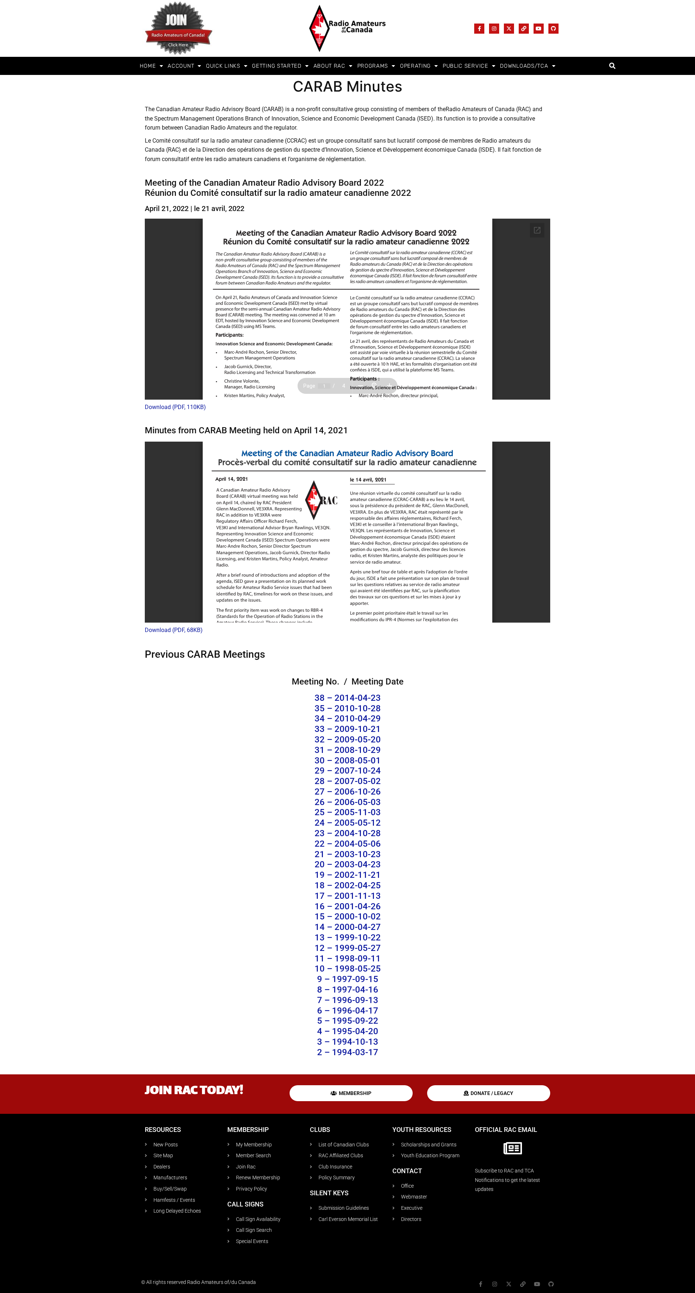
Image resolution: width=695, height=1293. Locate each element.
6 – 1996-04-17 (347, 1011)
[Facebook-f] (479, 29)
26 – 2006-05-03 (348, 802)
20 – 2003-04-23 (348, 864)
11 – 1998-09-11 (348, 958)
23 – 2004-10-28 (348, 833)
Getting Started (277, 66)
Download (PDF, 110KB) (175, 407)
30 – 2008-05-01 (348, 760)
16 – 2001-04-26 (348, 906)
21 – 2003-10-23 (348, 854)
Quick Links (223, 66)
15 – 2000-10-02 (348, 916)
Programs (372, 66)
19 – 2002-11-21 (348, 875)
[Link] (524, 29)
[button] (612, 66)
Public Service (465, 66)
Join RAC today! (194, 1091)
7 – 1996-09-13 (347, 1000)
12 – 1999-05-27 (348, 948)
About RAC (329, 66)
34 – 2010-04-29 (348, 718)
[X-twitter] (509, 29)
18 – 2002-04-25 (348, 885)
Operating (415, 66)
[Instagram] (494, 29)
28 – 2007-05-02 (348, 781)
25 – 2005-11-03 (348, 812)
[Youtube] (539, 29)
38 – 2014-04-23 (348, 698)
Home (148, 66)
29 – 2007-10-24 (348, 771)
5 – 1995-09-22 (347, 1021)
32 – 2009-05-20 (348, 739)
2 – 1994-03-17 (347, 1052)
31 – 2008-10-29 (348, 750)
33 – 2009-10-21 (348, 729)
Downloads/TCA (524, 66)
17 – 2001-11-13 (348, 896)
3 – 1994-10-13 (347, 1042)
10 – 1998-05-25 (348, 969)
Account (181, 66)
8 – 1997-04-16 (347, 990)
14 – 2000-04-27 (348, 927)
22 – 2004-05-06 (348, 844)
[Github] (553, 29)
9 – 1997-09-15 (347, 979)
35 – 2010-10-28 (348, 708)
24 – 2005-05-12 (348, 823)
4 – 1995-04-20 (347, 1031)
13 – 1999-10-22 (348, 937)
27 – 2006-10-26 (348, 792)
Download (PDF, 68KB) (174, 630)
